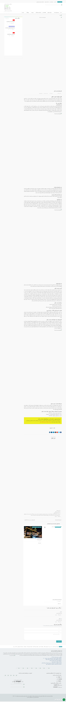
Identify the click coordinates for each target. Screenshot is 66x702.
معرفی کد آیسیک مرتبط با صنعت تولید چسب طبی (37, 515)
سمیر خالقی (53, 438)
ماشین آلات (25, 646)
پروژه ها (32, 12)
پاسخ (56, 621)
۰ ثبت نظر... (56, 516)
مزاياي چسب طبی (50, 515)
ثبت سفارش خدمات (56, 12)
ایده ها (44, 93)
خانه (60, 12)
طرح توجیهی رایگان (46, 646)
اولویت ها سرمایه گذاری (55, 646)
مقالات (16, 646)
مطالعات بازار (44, 12)
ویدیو (13, 646)
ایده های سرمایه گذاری (38, 12)
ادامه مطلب (59, 603)
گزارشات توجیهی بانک (29, 646)
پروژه (50, 646)
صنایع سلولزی (40, 93)
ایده (51, 646)
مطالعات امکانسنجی (45, 515)
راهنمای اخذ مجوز (41, 646)
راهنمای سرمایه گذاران (11, 26)
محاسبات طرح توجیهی (20, 646)
